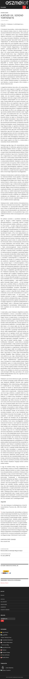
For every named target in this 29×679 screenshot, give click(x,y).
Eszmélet (3, 7)
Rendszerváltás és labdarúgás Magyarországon (12, 550)
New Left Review (5, 654)
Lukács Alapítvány (9, 667)
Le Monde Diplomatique (7, 642)
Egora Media (20, 677)
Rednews (4, 650)
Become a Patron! (4, 582)
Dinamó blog (7, 647)
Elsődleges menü (27, 7)
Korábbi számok (4, 12)
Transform (8, 670)
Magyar (2, 591)
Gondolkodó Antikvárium (7, 639)
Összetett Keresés (5, 609)
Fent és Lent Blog (5, 644)
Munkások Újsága (6, 652)
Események (3, 607)
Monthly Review (5, 657)
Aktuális (3, 599)
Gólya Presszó (5, 632)
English (2, 595)
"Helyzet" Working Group (6, 637)
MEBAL (6, 634)
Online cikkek (4, 604)
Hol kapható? (4, 601)
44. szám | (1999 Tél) (6, 554)
